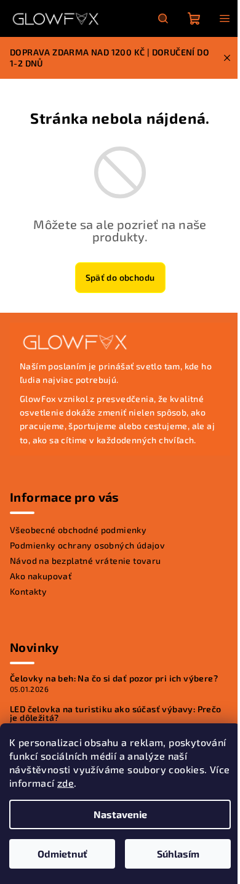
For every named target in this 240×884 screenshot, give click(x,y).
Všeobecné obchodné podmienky (78, 529)
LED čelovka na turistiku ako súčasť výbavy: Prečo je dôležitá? (116, 713)
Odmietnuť (62, 853)
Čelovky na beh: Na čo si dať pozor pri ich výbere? (114, 678)
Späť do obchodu (120, 277)
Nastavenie (120, 814)
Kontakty (28, 591)
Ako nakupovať (40, 576)
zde (65, 783)
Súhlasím (178, 853)
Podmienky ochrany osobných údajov (87, 545)
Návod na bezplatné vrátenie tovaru (85, 560)
